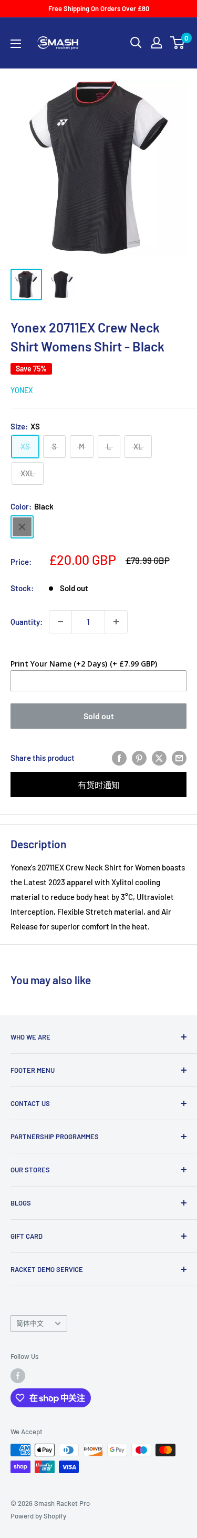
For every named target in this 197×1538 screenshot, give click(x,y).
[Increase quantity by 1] (116, 622)
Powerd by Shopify (38, 1516)
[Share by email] (179, 758)
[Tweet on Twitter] (159, 758)
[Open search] (136, 42)
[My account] (156, 42)
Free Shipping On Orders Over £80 (98, 8)
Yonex (22, 390)
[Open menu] (16, 44)
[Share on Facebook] (119, 758)
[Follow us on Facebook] (18, 1375)
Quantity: (27, 621)
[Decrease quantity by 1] (60, 622)
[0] (177, 42)
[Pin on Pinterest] (139, 758)
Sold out (99, 716)
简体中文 (30, 1323)
